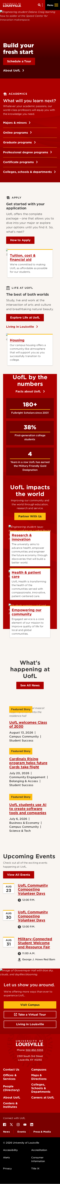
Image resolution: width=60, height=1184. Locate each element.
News (6, 1131)
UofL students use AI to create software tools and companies (27, 809)
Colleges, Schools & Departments (40, 1088)
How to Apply (20, 240)
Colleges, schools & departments (28, 171)
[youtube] (24, 1124)
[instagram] (18, 1124)
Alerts (6, 1157)
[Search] (41, 5)
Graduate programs (18, 142)
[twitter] (11, 1124)
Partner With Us (30, 516)
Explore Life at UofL (25, 317)
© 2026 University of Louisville (21, 1142)
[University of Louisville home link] (12, 5)
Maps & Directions (38, 1077)
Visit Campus (30, 1004)
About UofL (12, 70)
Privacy (7, 1168)
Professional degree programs (26, 152)
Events (21, 1131)
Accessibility (10, 1150)
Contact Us (11, 1069)
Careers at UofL (42, 1097)
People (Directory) (11, 1088)
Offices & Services (9, 1077)
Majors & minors (15, 122)
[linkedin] (31, 1124)
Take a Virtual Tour (32, 1014)
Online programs (16, 132)
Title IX (35, 1168)
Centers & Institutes (10, 1105)
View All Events (18, 874)
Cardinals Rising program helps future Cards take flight (28, 763)
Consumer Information (38, 1159)
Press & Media (42, 1131)
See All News (30, 685)
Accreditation (39, 1150)
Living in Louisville (20, 326)
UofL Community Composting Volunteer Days (33, 889)
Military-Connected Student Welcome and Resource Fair (35, 943)
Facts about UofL (29, 391)
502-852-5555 (34, 1050)
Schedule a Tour (19, 61)
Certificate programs (19, 162)
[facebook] (4, 1124)
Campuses (38, 1069)
